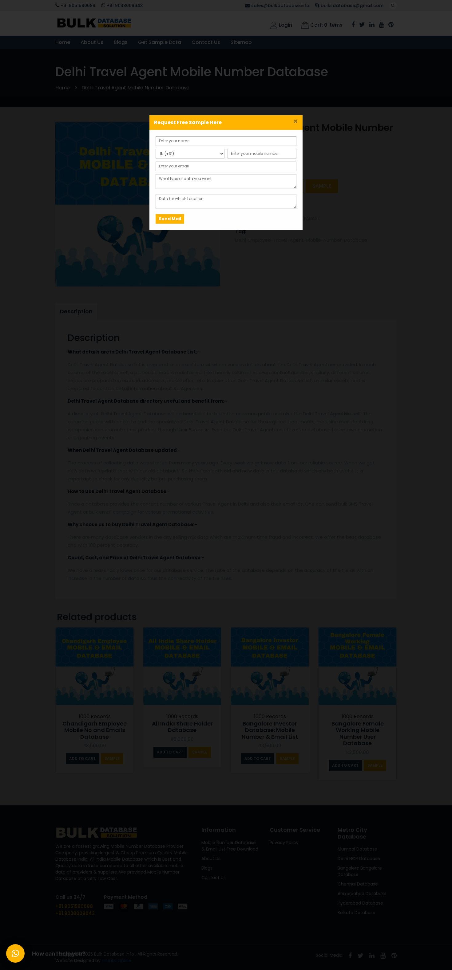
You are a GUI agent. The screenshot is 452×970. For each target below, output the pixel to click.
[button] (15, 953)
